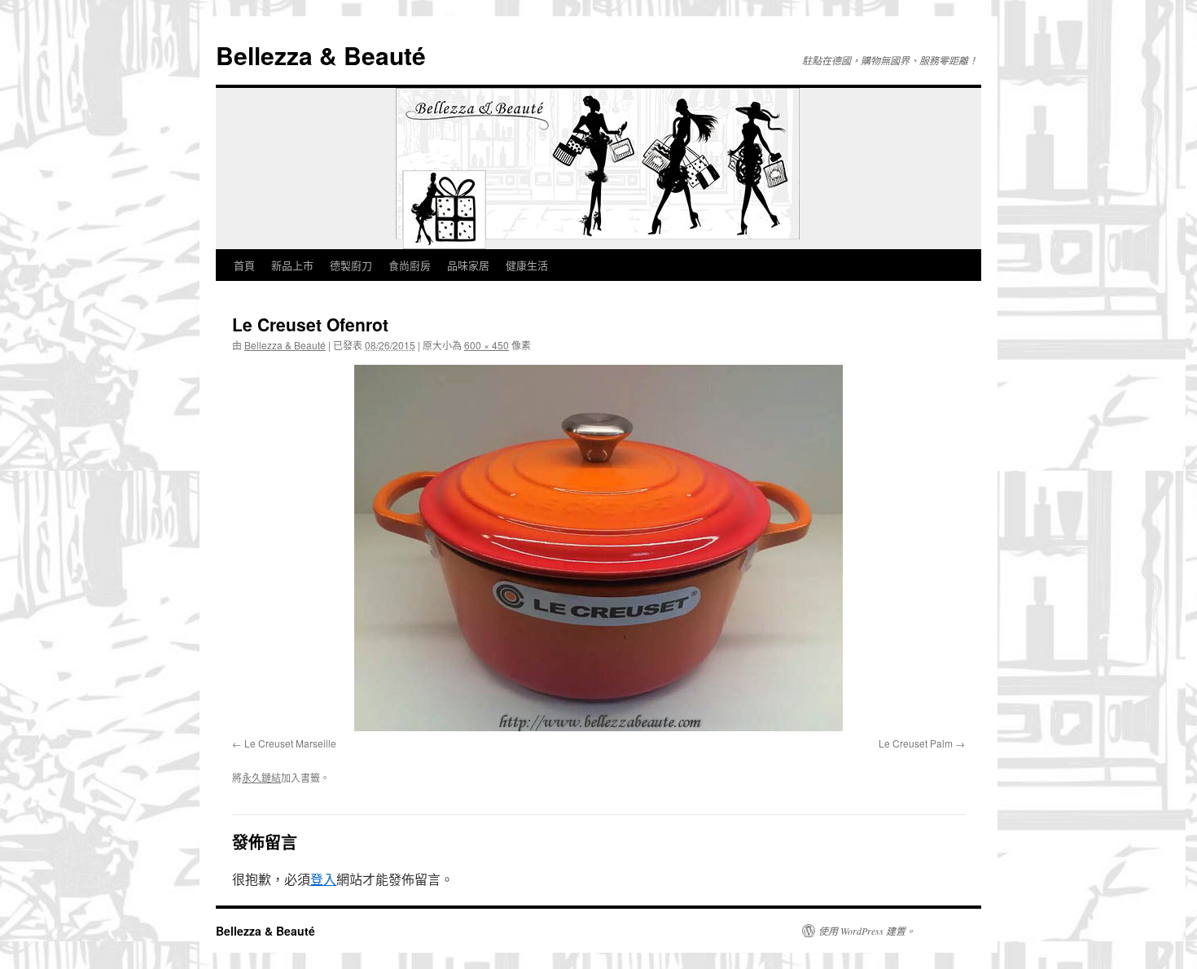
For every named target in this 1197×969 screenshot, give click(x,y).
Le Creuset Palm (916, 743)
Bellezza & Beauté (321, 54)
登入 (323, 879)
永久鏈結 (261, 777)
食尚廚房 (409, 265)
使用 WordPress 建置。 (866, 930)
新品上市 (292, 265)
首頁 (244, 265)
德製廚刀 (351, 265)
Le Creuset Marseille (290, 743)
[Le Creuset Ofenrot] (598, 548)
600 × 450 (486, 345)
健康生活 (527, 265)
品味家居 (468, 265)
